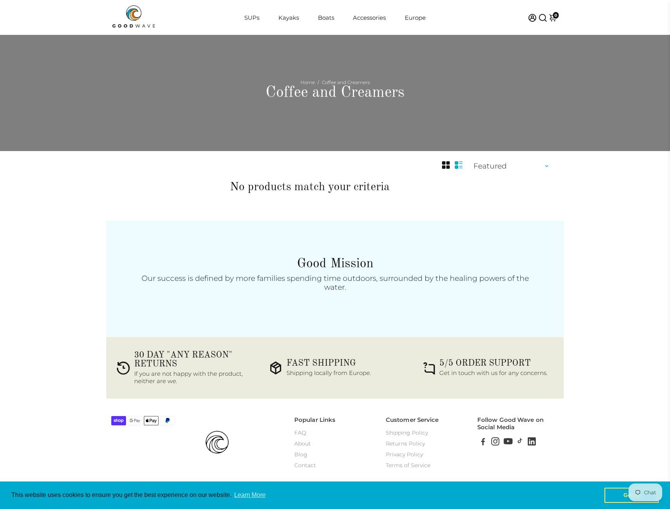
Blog (300, 454)
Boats (326, 17)
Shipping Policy (407, 433)
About (302, 443)
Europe (415, 17)
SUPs (251, 17)
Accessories (369, 17)
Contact (305, 465)
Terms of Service (408, 465)
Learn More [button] (250, 495)
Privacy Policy (404, 454)
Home (307, 82)
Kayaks (288, 17)
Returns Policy (405, 443)
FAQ (300, 433)
